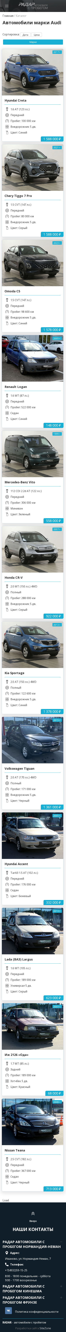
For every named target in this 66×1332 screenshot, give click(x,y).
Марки (33, 42)
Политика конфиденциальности (36, 1312)
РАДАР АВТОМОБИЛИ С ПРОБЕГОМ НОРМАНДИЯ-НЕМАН (32, 1244)
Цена (37, 34)
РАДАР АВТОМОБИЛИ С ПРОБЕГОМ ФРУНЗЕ (24, 1300)
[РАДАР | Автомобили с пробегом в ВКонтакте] (8, 1310)
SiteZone (45, 1328)
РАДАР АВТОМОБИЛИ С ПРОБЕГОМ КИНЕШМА (24, 1288)
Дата (25, 34)
